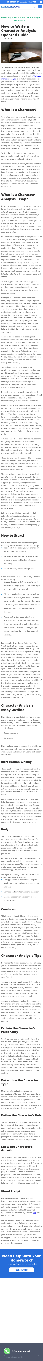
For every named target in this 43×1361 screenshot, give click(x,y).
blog (9, 17)
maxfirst (32, 2)
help (34, 1213)
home (3, 17)
